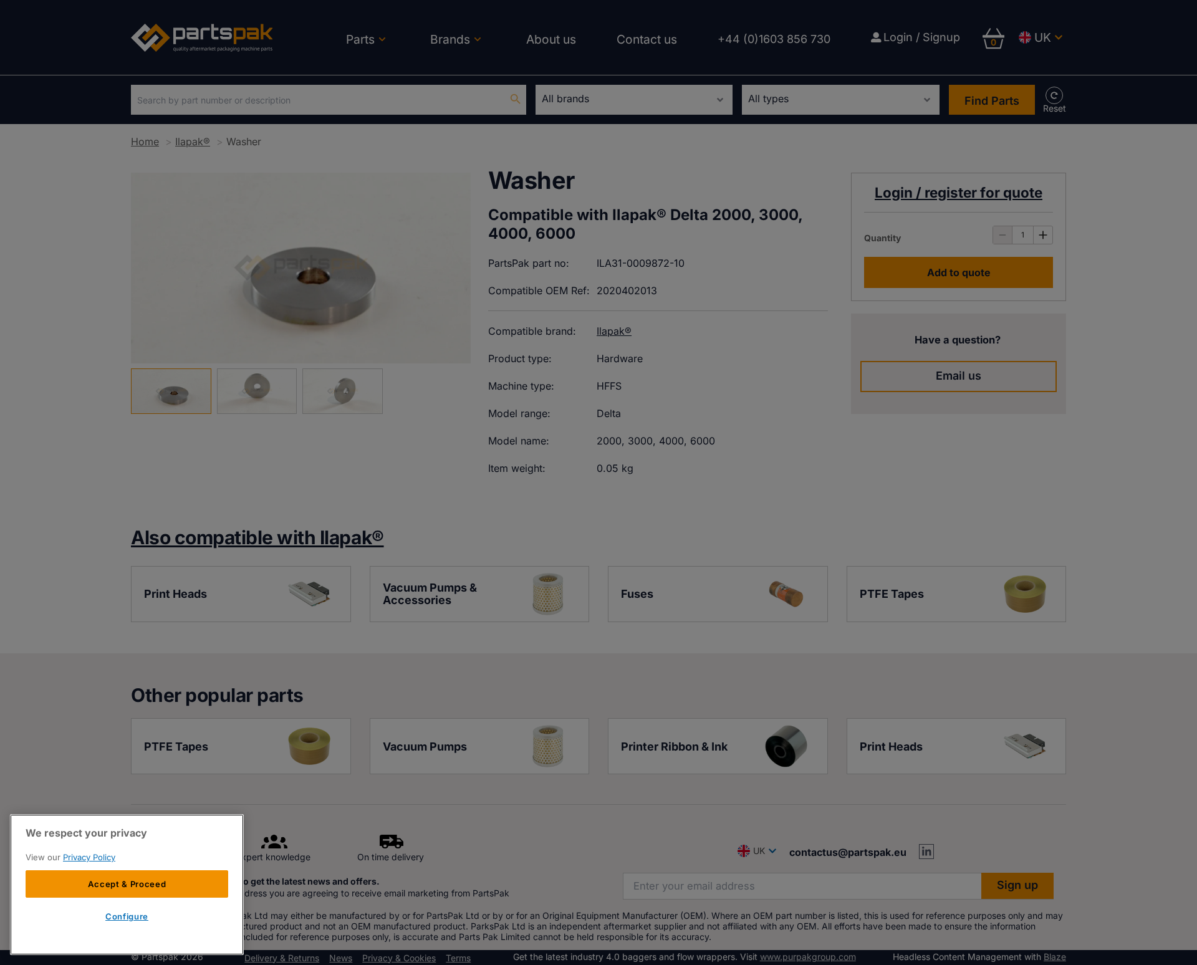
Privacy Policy (89, 857)
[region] (127, 884)
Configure (126, 917)
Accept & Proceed (127, 884)
